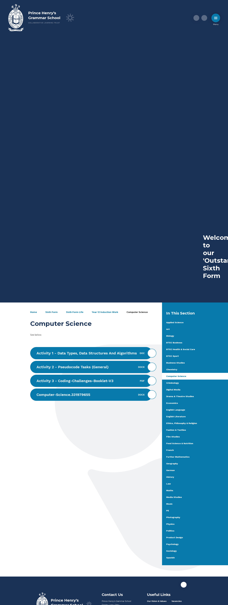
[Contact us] (196, 18)
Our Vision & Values (157, 601)
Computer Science (137, 312)
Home (33, 312)
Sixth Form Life (74, 312)
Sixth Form (51, 312)
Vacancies (177, 601)
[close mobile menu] (215, 18)
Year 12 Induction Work (105, 312)
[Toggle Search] (204, 18)
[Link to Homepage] (16, 18)
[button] (184, 585)
